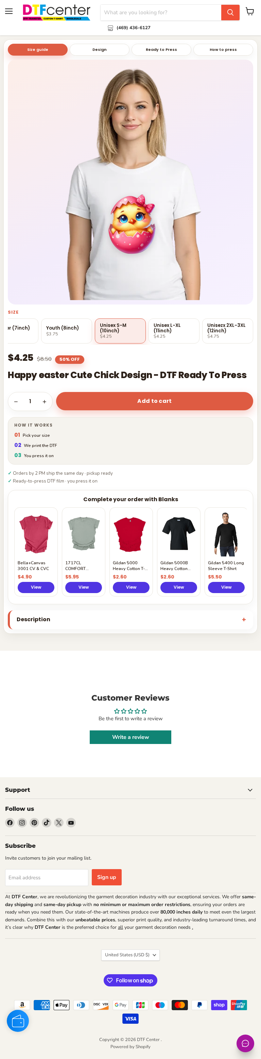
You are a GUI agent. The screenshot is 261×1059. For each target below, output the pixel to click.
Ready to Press (161, 49)
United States (127, 955)
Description (33, 619)
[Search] (230, 12)
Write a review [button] (130, 737)
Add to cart (154, 401)
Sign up (106, 877)
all (120, 927)
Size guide (37, 49)
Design (99, 49)
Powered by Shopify (130, 1047)
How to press (223, 49)
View (36, 587)
